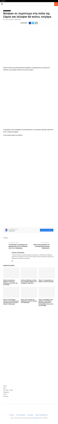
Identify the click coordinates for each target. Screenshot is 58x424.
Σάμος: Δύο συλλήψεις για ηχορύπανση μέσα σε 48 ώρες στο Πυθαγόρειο (29, 301)
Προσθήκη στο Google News (46, 230)
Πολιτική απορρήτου (20, 415)
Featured (5, 237)
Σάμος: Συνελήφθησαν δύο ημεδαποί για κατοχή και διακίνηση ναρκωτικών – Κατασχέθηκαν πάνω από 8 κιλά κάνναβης (46, 302)
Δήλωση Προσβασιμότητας (42, 415)
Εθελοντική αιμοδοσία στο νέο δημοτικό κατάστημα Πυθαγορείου (41, 246)
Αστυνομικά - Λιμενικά (7, 10)
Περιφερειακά (6, 392)
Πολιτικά (5, 394)
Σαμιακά (5, 385)
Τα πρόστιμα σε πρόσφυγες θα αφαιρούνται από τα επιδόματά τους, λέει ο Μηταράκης (18, 246)
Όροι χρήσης (31, 415)
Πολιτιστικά (5, 396)
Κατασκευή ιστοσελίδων (33, 417)
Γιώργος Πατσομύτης (9, 19)
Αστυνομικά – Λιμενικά (8, 390)
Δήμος (4, 388)
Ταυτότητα (11, 415)
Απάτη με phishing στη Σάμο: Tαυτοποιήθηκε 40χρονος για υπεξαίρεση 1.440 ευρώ (29, 282)
